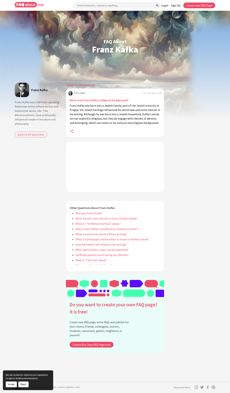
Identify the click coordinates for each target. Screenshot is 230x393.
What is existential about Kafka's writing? (101, 234)
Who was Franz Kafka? (89, 213)
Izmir (77, 387)
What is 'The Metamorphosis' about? (98, 223)
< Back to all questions (80, 85)
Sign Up (175, 5)
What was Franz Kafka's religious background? (99, 100)
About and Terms (182, 387)
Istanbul (70, 387)
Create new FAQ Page (199, 5)
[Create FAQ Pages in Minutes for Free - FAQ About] (29, 5)
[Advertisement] (115, 167)
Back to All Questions (31, 134)
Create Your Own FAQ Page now (92, 344)
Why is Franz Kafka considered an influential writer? (107, 229)
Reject (23, 384)
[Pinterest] (213, 387)
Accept (11, 384)
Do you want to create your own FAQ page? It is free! (113, 308)
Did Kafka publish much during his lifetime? (102, 255)
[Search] (157, 5)
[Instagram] (196, 387)
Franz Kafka (39, 90)
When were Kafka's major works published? (101, 250)
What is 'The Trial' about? (91, 260)
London (61, 387)
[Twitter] (202, 387)
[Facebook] (208, 387)
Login (164, 5)
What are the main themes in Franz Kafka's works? (106, 218)
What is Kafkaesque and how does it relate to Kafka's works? (112, 239)
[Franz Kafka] (22, 90)
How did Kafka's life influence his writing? (100, 244)
